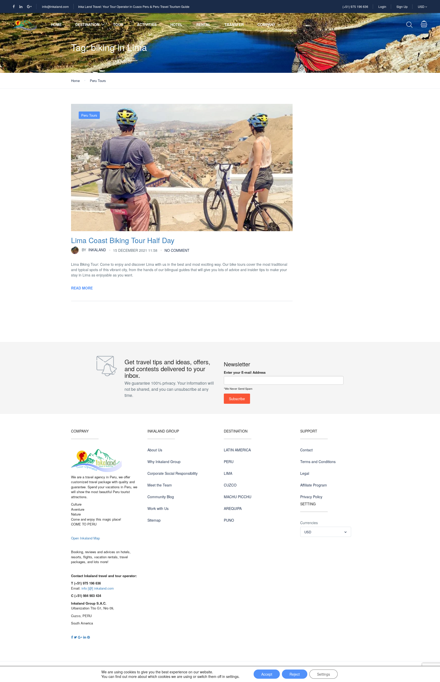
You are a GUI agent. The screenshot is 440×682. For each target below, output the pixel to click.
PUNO (229, 520)
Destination (87, 24)
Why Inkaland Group (164, 461)
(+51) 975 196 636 (355, 6)
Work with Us (158, 508)
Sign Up (402, 6)
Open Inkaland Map (85, 538)
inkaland (94, 249)
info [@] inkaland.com (97, 588)
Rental (203, 24)
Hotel (176, 24)
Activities (147, 24)
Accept (266, 674)
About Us (154, 449)
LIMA (228, 473)
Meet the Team (159, 485)
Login (382, 6)
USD (421, 6)
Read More (82, 287)
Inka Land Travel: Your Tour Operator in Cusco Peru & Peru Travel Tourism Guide (133, 6)
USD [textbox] (307, 532)
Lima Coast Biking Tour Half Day (122, 240)
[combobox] (325, 532)
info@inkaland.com (55, 6)
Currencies (309, 522)
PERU (228, 461)
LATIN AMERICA (237, 449)
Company (266, 24)
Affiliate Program (313, 485)
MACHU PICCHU (237, 496)
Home (56, 24)
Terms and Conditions (318, 461)
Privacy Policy (311, 496)
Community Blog (160, 496)
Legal (304, 473)
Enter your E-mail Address (245, 372)
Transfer (234, 24)
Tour (118, 24)
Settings (323, 674)
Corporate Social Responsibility (172, 473)
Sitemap (154, 520)
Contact (306, 449)
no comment (176, 250)
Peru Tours (98, 80)
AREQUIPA (233, 508)
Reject (295, 674)
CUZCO (230, 485)
